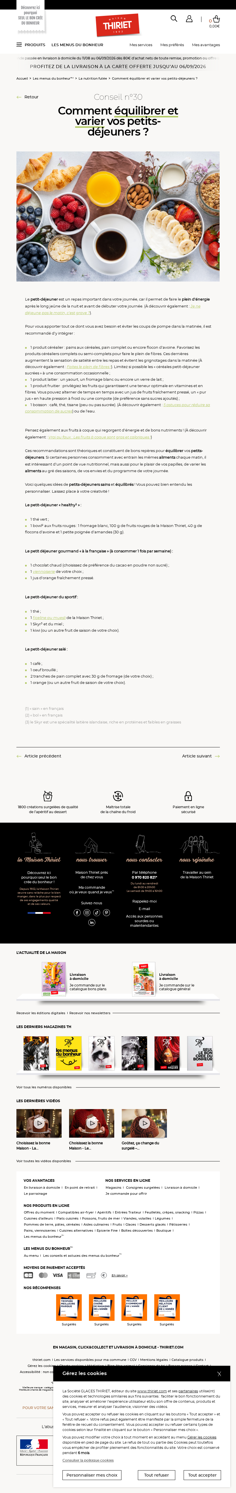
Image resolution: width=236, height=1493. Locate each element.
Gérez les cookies (42, 1366)
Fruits (117, 1224)
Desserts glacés (153, 1224)
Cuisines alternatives (76, 1230)
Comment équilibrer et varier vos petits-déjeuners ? (154, 78)
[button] (189, 20)
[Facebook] (77, 912)
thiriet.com (42, 1360)
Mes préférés (172, 44)
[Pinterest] (106, 912)
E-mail (144, 909)
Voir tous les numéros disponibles (44, 1087)
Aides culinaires (96, 1224)
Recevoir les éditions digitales (40, 1013)
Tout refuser (156, 1475)
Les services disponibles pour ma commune (90, 1360)
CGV (133, 1360)
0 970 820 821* (144, 877)
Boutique (163, 1230)
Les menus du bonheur (77, 44)
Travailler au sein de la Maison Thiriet (197, 874)
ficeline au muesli (49, 617)
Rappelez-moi (144, 901)
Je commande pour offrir (126, 1194)
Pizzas (198, 1212)
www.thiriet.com (152, 1391)
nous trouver (92, 860)
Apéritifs (104, 1212)
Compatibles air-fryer (76, 1212)
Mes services (141, 44)
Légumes (162, 1218)
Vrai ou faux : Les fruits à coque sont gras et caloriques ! (99, 437)
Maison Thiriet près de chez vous (91, 874)
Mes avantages (206, 44)
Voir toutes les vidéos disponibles (43, 1161)
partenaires (188, 1391)
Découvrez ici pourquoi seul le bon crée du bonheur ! (39, 877)
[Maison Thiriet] (118, 25)
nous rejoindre (197, 860)
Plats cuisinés (67, 1218)
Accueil (22, 78)
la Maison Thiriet (39, 860)
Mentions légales (154, 1360)
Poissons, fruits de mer (101, 1218)
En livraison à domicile (42, 1188)
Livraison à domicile (181, 1188)
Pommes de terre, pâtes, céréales (52, 1224)
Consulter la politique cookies (88, 1460)
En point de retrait (80, 1188)
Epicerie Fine (107, 1230)
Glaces (130, 1224)
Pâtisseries (178, 1224)
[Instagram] (86, 912)
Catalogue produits (187, 1360)
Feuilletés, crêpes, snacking (167, 1212)
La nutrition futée (93, 78)
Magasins (113, 1188)
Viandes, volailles (137, 1218)
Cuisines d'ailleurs (38, 1218)
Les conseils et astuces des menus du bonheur (82, 1256)
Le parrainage (35, 1194)
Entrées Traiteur (128, 1212)
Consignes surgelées (143, 1188)
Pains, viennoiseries (40, 1230)
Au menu (31, 1256)
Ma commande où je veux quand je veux (91, 889)
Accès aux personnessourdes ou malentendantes (144, 921)
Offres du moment (39, 1212)
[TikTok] (96, 912)
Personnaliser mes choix (91, 1475)
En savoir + (120, 1275)
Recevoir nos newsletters (90, 1013)
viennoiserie (44, 571)
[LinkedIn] (91, 922)
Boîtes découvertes (137, 1230)
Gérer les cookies (201, 1437)
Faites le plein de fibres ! (89, 366)
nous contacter (144, 860)
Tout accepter (202, 1475)
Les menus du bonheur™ (53, 78)
